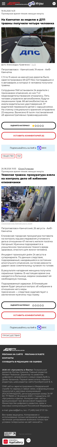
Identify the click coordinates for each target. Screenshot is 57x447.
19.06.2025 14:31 (8, 11)
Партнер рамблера (25, 434)
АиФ (34, 65)
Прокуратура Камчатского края (16, 223)
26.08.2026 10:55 (8, 169)
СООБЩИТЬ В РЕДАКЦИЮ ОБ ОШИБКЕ (22, 362)
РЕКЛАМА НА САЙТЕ (12, 354)
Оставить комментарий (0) (28, 135)
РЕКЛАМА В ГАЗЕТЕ (34, 354)
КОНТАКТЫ (8, 358)
